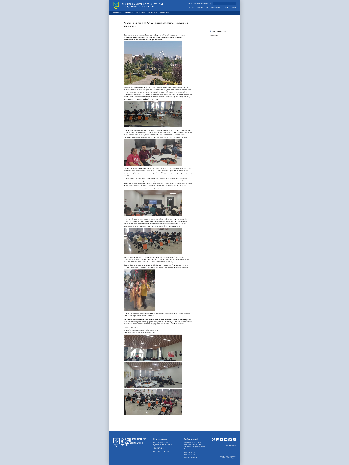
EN (191, 3)
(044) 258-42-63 (189, 452)
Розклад (233, 7)
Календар (191, 7)
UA (189, 3)
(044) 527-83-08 (189, 454)
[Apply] (234, 3)
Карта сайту (231, 445)
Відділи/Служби (215, 7)
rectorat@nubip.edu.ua (161, 451)
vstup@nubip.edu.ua (191, 458)
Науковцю (151, 13)
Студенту (128, 13)
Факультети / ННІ (202, 7)
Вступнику (117, 13)
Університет (164, 13)
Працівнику (140, 13)
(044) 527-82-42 (158, 448)
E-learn (226, 7)
